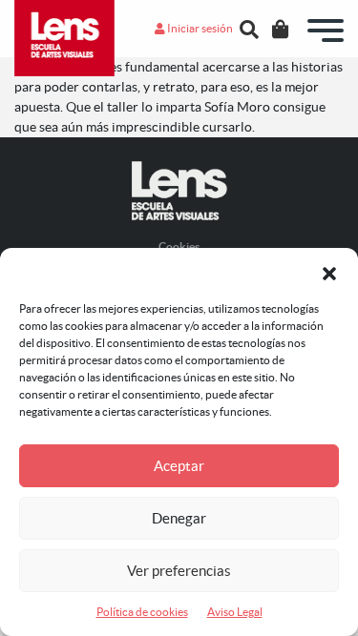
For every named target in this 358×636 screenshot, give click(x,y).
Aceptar (179, 466)
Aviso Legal (235, 611)
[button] (329, 271)
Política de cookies (142, 611)
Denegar (179, 518)
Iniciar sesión (199, 28)
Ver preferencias (179, 571)
